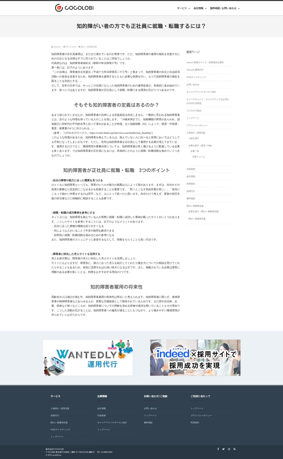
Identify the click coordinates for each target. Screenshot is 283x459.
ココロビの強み (194, 110)
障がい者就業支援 (89, 47)
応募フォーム (198, 156)
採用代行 (191, 191)
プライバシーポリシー (197, 125)
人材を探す (194, 138)
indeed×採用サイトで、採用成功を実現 (205, 62)
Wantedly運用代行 (195, 70)
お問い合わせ (193, 84)
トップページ (193, 118)
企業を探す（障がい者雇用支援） (204, 211)
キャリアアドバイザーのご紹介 (201, 92)
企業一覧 (194, 151)
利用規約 (191, 184)
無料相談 (191, 198)
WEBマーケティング (196, 77)
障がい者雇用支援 (195, 206)
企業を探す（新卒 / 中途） (201, 145)
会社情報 (191, 176)
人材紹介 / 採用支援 (196, 133)
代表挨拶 (191, 169)
